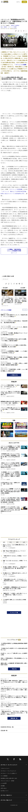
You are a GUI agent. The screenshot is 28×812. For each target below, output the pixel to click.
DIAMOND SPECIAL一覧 (7, 727)
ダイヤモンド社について (6, 800)
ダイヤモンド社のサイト (6, 795)
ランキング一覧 (14, 612)
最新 (4, 542)
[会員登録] (24, 2)
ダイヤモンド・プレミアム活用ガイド (9, 773)
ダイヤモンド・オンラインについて (9, 764)
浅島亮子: (15, 25)
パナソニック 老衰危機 (15, 189)
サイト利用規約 (4, 775)
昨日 (11, 542)
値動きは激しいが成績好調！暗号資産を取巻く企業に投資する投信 (14, 663)
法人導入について (4, 790)
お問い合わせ (3, 788)
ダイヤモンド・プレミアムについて (8, 771)
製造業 (5, 27)
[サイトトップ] (6, 2)
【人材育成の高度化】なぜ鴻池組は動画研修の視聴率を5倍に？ (14, 644)
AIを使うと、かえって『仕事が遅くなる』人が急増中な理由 (14, 654)
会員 (24, 542)
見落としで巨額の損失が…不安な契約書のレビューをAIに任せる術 (14, 658)
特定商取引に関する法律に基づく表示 (9, 778)
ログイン (18, 1)
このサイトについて (5, 768)
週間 (17, 542)
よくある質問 (3, 783)
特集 (2, 27)
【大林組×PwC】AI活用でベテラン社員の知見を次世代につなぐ (14, 649)
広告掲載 (3, 785)
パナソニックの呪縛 (12, 27)
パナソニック (5, 279)
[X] (7, 759)
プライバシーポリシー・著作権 (7, 780)
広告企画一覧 (4, 730)
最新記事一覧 (14, 718)
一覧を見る (14, 669)
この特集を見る (14, 375)
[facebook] (14, 759)
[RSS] (20, 759)
